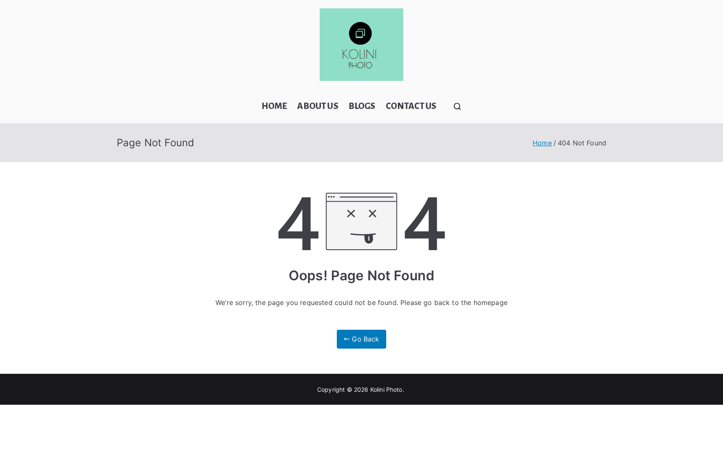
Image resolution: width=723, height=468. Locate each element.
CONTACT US (411, 106)
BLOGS (362, 106)
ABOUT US (317, 106)
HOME (274, 106)
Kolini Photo (386, 389)
